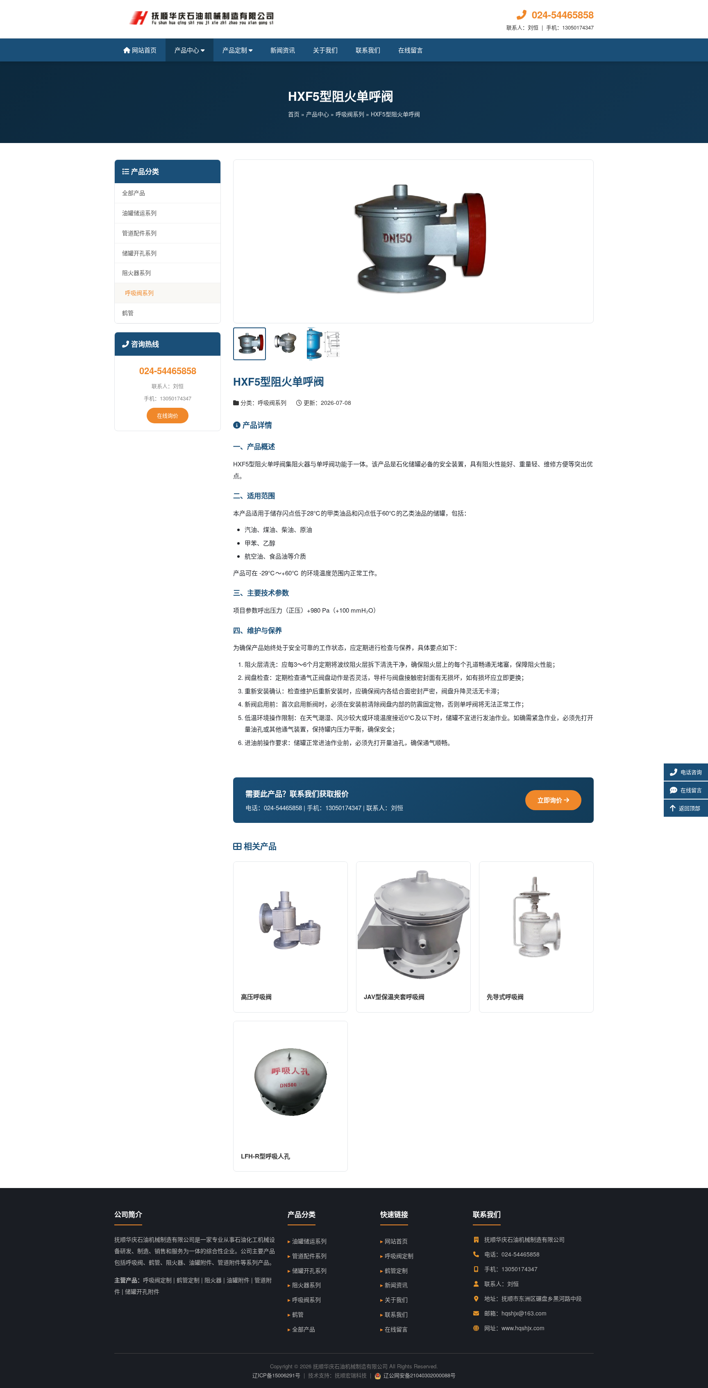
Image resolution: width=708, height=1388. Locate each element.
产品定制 (235, 49)
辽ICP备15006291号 (276, 1375)
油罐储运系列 (139, 213)
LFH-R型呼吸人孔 (265, 1156)
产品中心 (188, 49)
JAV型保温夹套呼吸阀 (394, 996)
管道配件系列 (139, 233)
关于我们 (325, 49)
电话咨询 (691, 772)
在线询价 (167, 415)
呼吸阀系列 (350, 114)
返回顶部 (689, 808)
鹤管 (128, 313)
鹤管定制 (396, 1270)
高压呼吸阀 (256, 996)
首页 (294, 114)
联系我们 (368, 49)
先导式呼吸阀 (505, 996)
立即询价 (551, 799)
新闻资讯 (282, 49)
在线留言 (410, 49)
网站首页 (143, 49)
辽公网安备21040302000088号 (420, 1375)
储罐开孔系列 (139, 253)
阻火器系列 (136, 272)
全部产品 (133, 193)
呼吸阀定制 (399, 1256)
